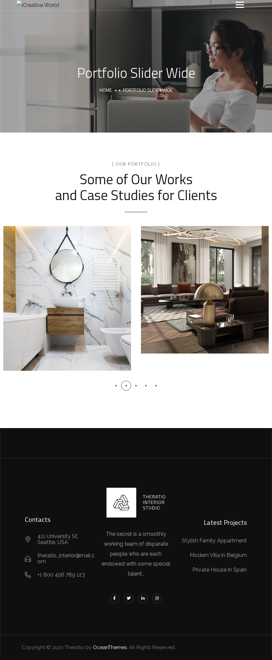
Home (106, 89)
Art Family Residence (205, 282)
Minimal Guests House (67, 291)
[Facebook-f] (114, 598)
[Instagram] (157, 598)
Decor (49, 306)
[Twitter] (129, 598)
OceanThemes (110, 647)
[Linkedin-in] (143, 598)
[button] (116, 386)
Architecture (205, 298)
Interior (81, 306)
